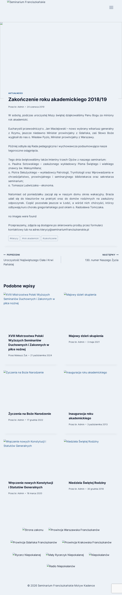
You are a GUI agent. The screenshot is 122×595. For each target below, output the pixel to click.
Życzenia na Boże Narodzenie (29, 414)
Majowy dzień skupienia (86, 336)
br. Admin (19, 107)
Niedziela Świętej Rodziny (87, 483)
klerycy (14, 238)
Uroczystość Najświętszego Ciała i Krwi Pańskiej (28, 259)
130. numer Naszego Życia (101, 257)
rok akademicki (30, 238)
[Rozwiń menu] (111, 7)
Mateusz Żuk (20, 355)
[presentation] (31, 311)
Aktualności (15, 93)
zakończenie (50, 238)
